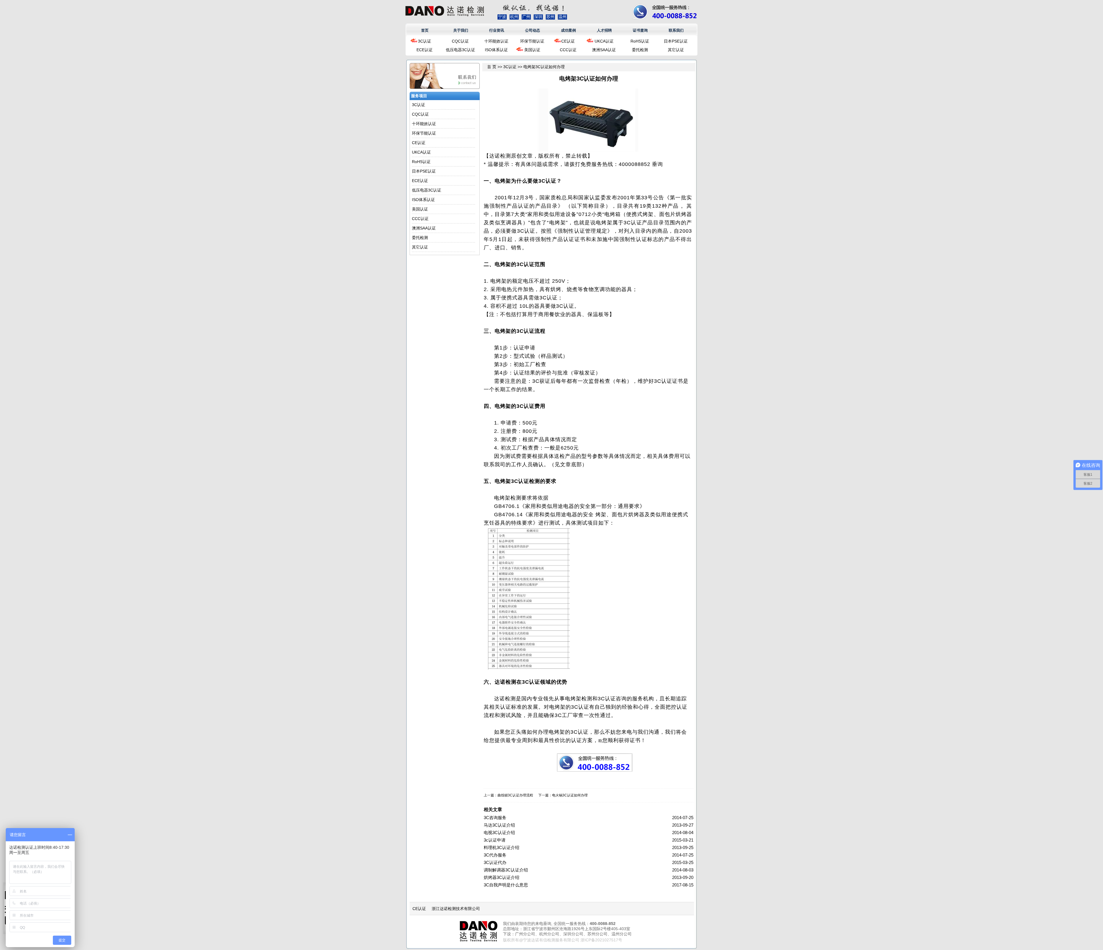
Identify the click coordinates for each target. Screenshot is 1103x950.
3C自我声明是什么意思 (506, 884)
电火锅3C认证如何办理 (570, 795)
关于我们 (460, 30)
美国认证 (532, 49)
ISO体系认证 (496, 49)
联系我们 (676, 30)
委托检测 (640, 49)
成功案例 (568, 30)
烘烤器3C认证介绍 (501, 877)
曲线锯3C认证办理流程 (515, 795)
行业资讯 (496, 30)
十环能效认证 (496, 41)
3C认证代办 (495, 862)
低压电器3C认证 (460, 49)
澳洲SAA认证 (604, 49)
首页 (425, 30)
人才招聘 (604, 30)
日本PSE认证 (676, 41)
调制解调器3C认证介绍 (506, 869)
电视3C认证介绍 (499, 832)
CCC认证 (568, 49)
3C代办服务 (495, 854)
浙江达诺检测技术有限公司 (456, 908)
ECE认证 (424, 49)
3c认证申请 (495, 840)
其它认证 (676, 49)
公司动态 (532, 30)
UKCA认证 (604, 41)
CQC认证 (460, 41)
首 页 (491, 66)
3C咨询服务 (495, 817)
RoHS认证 (639, 41)
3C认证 (424, 41)
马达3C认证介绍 (499, 825)
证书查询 (640, 30)
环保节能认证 (532, 41)
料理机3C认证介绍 (501, 847)
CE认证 (568, 41)
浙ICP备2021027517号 (601, 940)
